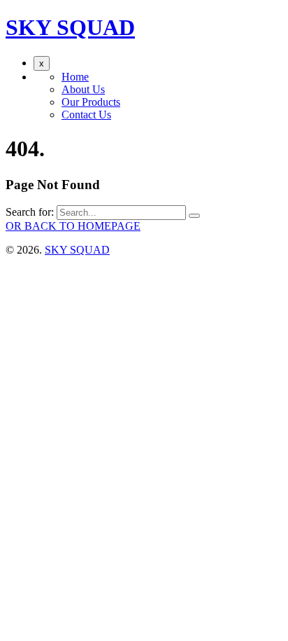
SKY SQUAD (70, 27)
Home (75, 77)
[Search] (194, 216)
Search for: (30, 212)
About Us (83, 89)
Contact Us (86, 114)
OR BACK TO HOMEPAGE (73, 226)
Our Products (91, 102)
